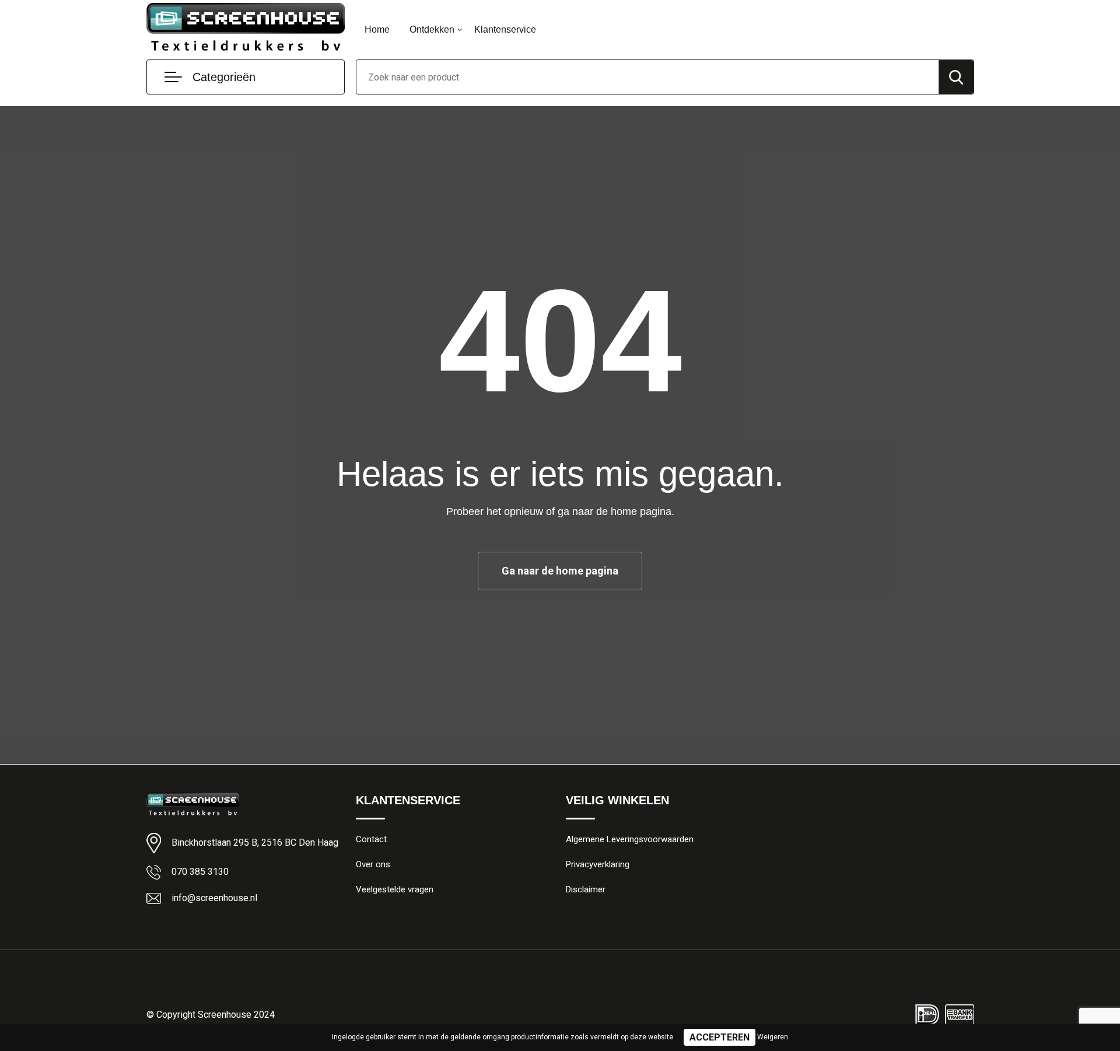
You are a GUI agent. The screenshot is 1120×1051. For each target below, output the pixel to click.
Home (377, 29)
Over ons (373, 864)
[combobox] (647, 77)
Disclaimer (586, 889)
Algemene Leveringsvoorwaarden (630, 839)
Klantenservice (505, 29)
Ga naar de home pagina (560, 571)
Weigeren (772, 1037)
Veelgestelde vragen (394, 889)
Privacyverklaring (597, 864)
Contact (371, 839)
